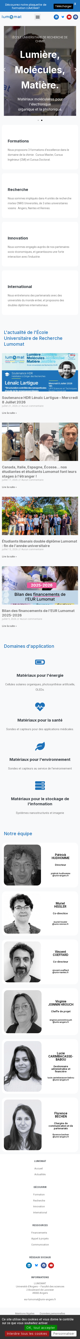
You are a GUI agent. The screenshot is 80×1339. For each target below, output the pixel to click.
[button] (37, 17)
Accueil (38, 1168)
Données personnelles (52, 1313)
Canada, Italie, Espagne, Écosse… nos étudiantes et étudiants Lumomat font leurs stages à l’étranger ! (39, 471)
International (40, 1212)
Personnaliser (64, 1333)
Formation (39, 1194)
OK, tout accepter (40, 1328)
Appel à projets (40, 1238)
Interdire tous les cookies (27, 1333)
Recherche (39, 1200)
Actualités (40, 1174)
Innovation (39, 1206)
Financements (39, 1232)
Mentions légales (24, 1313)
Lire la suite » (9, 413)
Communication (40, 1244)
